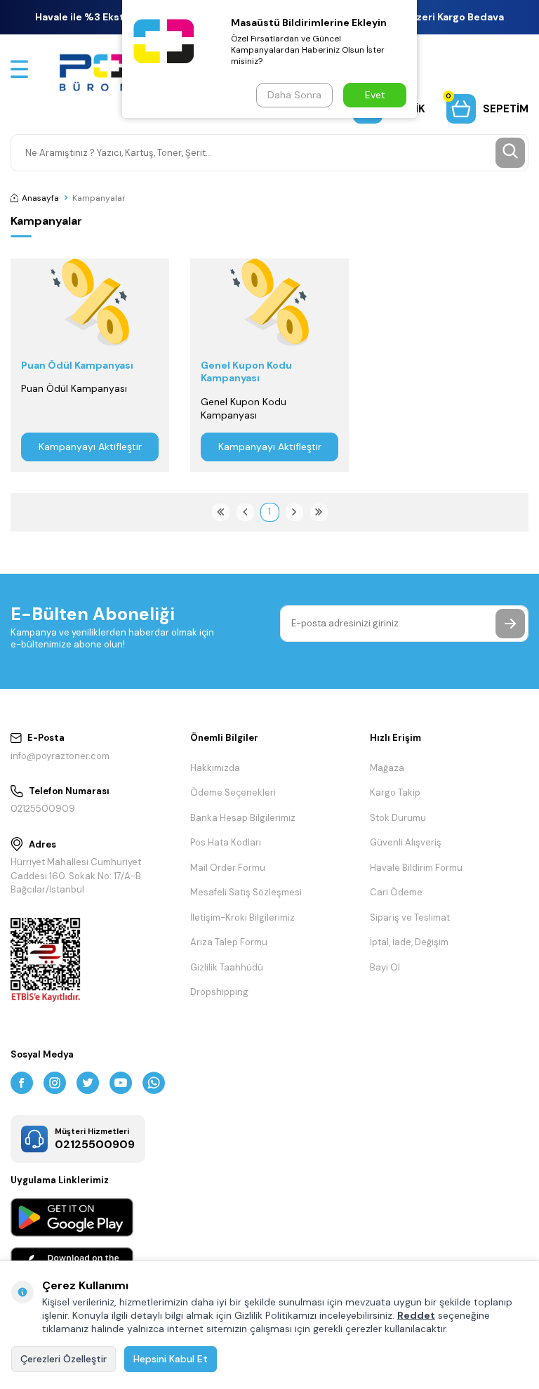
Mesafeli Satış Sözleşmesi (246, 892)
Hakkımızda (215, 768)
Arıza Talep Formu (228, 942)
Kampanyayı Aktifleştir (90, 446)
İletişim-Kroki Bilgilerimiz (242, 917)
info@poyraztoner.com (60, 756)
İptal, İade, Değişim (409, 942)
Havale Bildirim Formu (416, 868)
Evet (375, 94)
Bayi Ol (385, 967)
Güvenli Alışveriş (405, 842)
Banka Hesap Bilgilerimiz (242, 818)
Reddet (416, 1315)
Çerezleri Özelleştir (63, 1358)
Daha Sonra (294, 94)
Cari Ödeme (396, 892)
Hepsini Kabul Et (170, 1358)
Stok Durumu (398, 818)
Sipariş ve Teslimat (410, 917)
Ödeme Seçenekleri (233, 792)
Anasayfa (40, 198)
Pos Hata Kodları (225, 842)
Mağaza (387, 768)
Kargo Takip (395, 792)
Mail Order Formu (227, 868)
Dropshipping (219, 992)
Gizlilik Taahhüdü (226, 967)
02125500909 (43, 809)
